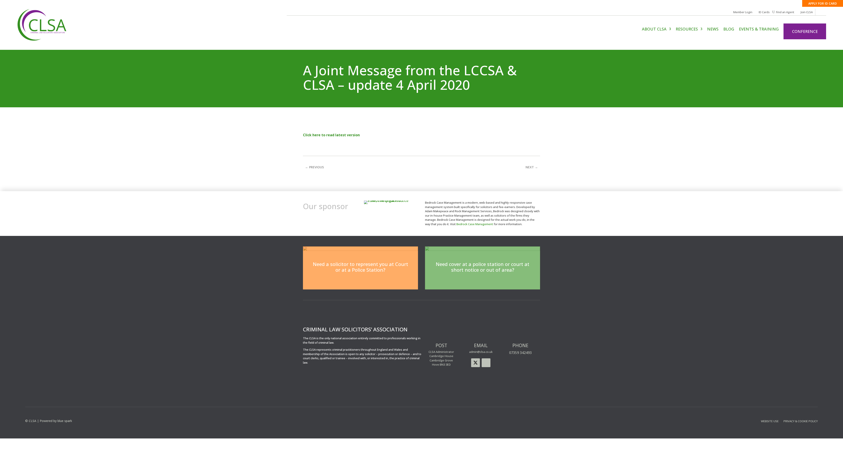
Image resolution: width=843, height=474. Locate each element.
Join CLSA (807, 12)
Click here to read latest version (331, 135)
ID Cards (764, 12)
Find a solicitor (360, 281)
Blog (728, 29)
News (713, 29)
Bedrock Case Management (474, 224)
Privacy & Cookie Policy (801, 421)
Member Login (742, 12)
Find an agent (482, 281)
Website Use (770, 421)
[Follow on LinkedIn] (486, 362)
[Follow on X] (475, 362)
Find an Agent (785, 12)
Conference (805, 31)
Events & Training (759, 29)
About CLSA (654, 29)
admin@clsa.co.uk (481, 352)
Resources (687, 29)
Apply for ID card (822, 3)
